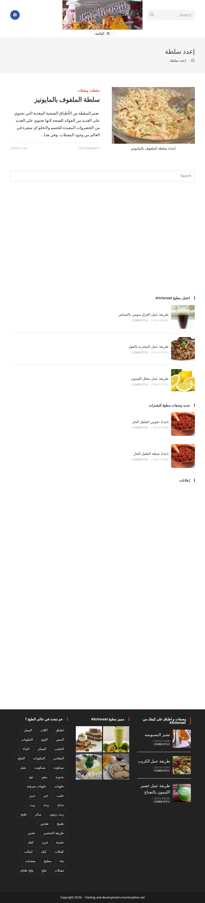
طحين (44, 823)
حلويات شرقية (36, 786)
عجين (31, 833)
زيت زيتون (57, 814)
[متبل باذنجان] (89, 766)
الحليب (59, 749)
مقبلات (59, 870)
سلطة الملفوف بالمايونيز (67, 99)
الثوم (44, 739)
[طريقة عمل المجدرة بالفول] (183, 349)
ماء (62, 861)
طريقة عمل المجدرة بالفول (148, 346)
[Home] (193, 60)
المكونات (39, 758)
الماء (26, 749)
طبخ (24, 814)
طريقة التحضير (54, 833)
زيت (32, 805)
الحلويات (27, 739)
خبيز (32, 795)
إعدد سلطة (178, 60)
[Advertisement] (102, 242)
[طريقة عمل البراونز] (89, 739)
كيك (43, 852)
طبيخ (60, 823)
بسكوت (59, 767)
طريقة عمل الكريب (154, 761)
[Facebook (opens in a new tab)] (15, 15)
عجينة (60, 842)
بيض (44, 777)
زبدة (46, 805)
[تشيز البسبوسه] (182, 739)
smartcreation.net (132, 897)
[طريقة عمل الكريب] (182, 765)
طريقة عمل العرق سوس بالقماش (143, 314)
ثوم (31, 777)
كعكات (59, 852)
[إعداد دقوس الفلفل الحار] (183, 424)
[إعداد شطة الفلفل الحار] (183, 456)
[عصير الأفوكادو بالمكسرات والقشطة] (116, 739)
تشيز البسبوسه (157, 734)
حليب (60, 795)
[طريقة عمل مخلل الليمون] (183, 381)
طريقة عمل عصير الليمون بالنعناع (155, 789)
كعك (31, 842)
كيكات (28, 852)
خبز (46, 795)
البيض (60, 739)
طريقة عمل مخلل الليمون (149, 378)
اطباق (60, 730)
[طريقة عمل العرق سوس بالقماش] (183, 317)
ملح (44, 870)
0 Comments (90, 148)
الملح (21, 758)
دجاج (60, 805)
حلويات (59, 786)
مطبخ (47, 861)
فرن (45, 842)
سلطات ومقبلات (89, 90)
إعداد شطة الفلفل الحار (151, 453)
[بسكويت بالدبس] (116, 766)
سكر (38, 814)
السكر (42, 749)
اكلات (44, 730)
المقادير (58, 758)
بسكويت (39, 767)
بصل (23, 767)
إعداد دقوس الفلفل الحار (150, 422)
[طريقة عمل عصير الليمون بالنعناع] (182, 793)
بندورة (60, 777)
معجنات (30, 861)
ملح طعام (26, 870)
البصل (28, 730)
